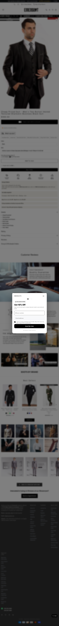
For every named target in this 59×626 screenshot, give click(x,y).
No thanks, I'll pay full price (29, 330)
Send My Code (29, 326)
